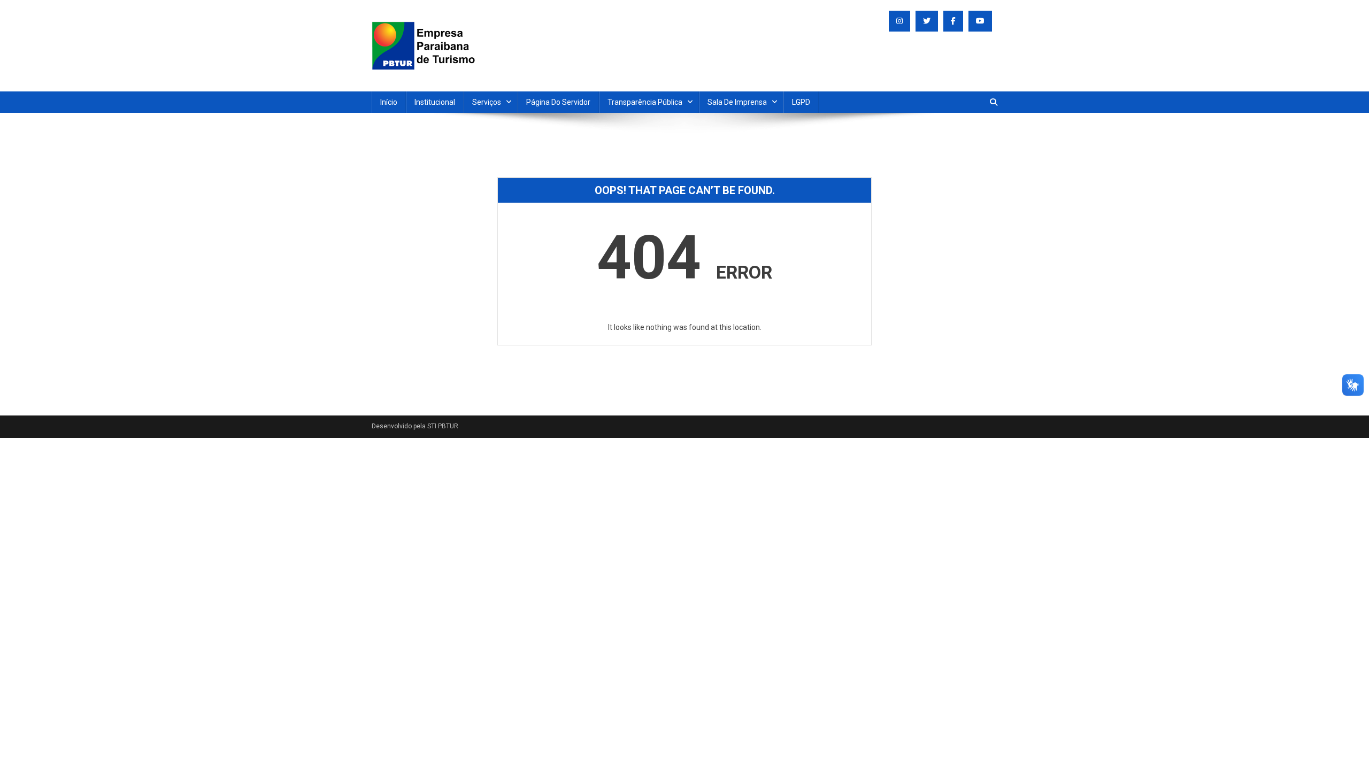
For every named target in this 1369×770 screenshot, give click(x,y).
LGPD (801, 102)
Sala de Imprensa (737, 102)
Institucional (434, 102)
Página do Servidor (558, 102)
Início (388, 102)
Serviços (486, 102)
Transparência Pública (644, 102)
